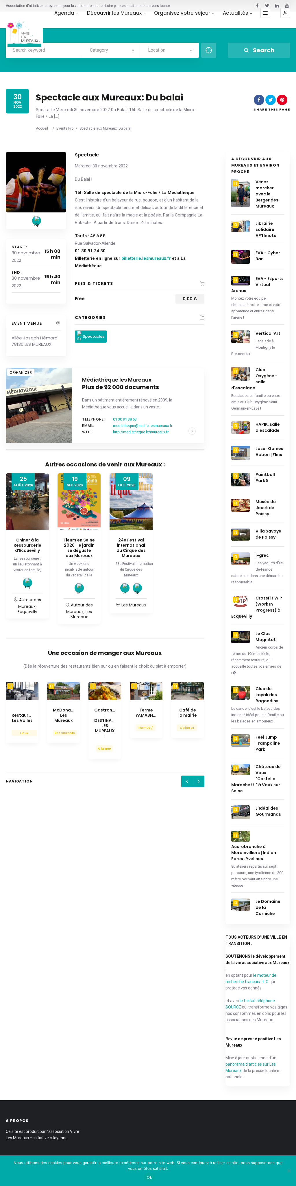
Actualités (235, 13)
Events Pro (64, 128)
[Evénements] (79, 588)
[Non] (289, 1171)
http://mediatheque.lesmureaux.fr (141, 432)
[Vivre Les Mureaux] (24, 30)
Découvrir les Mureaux (114, 13)
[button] (285, 13)
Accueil (42, 128)
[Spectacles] (36, 220)
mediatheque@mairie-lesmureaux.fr (142, 425)
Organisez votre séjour (182, 13)
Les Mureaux (81, 614)
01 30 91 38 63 (125, 419)
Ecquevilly (27, 612)
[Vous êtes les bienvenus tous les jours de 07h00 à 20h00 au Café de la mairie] (187, 691)
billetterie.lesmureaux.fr (146, 258)
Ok (149, 1177)
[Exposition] (27, 582)
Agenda (64, 13)
